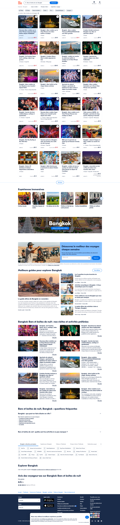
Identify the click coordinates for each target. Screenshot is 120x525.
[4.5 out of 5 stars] (22, 485)
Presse (81, 506)
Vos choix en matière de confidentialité (65, 506)
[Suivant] (101, 198)
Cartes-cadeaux (83, 508)
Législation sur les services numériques (65, 510)
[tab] (28, 444)
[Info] (38, 13)
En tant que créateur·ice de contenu (96, 504)
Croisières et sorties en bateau (26, 418)
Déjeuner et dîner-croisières (25, 421)
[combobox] (36, 2)
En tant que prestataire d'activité (95, 500)
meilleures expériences (50, 469)
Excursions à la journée (24, 420)
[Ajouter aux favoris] (36, 16)
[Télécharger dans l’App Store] (49, 506)
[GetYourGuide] (20, 3)
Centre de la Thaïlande (35, 492)
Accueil (19, 492)
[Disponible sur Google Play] (49, 500)
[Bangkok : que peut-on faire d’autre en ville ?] (100, 413)
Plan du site (59, 512)
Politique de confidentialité (53, 265)
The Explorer (82, 510)
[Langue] (94, 2)
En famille (21, 424)
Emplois (81, 501)
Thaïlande (25, 492)
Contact (59, 499)
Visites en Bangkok (58, 492)
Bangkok (34, 469)
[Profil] (100, 2)
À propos (82, 499)
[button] (28, 27)
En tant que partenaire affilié (95, 507)
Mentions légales (61, 501)
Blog (81, 503)
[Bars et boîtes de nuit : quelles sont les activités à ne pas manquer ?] (100, 431)
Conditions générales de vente (63, 508)
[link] (28, 27)
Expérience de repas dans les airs (27, 423)
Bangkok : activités (47, 492)
